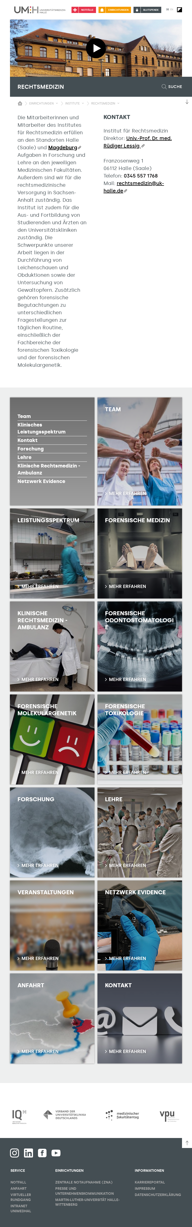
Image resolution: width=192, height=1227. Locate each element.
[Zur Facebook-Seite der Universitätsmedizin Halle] (42, 1153)
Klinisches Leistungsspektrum (42, 428)
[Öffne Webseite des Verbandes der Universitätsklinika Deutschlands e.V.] (64, 1115)
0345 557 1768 (141, 176)
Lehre (25, 457)
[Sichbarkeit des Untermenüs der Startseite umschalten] (20, 103)
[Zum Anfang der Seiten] (187, 1143)
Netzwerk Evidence (41, 481)
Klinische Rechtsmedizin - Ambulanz (49, 469)
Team (24, 416)
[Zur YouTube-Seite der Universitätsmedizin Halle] (56, 1153)
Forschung (31, 449)
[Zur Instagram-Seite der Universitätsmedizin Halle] (15, 1153)
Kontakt (28, 440)
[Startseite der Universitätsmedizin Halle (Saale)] (39, 9)
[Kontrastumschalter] (179, 9)
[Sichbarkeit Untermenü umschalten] (57, 103)
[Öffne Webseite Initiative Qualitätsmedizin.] (19, 1117)
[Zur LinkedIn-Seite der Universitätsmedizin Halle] (29, 1153)
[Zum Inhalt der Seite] (187, 102)
